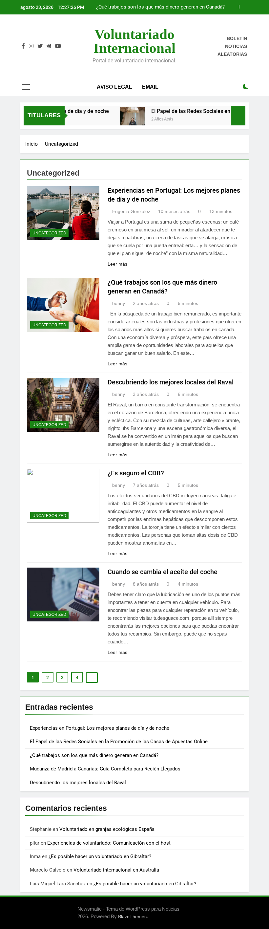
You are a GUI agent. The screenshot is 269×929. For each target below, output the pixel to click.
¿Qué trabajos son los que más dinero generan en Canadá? (160, 7)
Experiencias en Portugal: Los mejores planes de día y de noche (100, 728)
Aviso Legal (114, 87)
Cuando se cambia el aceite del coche (162, 572)
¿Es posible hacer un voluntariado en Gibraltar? (100, 856)
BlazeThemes (132, 916)
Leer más (117, 264)
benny (118, 303)
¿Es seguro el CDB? (136, 473)
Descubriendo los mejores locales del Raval (171, 382)
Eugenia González (131, 211)
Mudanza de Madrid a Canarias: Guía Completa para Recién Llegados (105, 769)
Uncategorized (49, 233)
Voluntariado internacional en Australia (116, 870)
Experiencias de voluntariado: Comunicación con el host (109, 843)
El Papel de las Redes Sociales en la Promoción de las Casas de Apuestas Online (119, 742)
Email (150, 87)
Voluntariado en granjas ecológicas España (107, 829)
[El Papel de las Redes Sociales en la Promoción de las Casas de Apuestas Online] (124, 119)
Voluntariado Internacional (134, 41)
